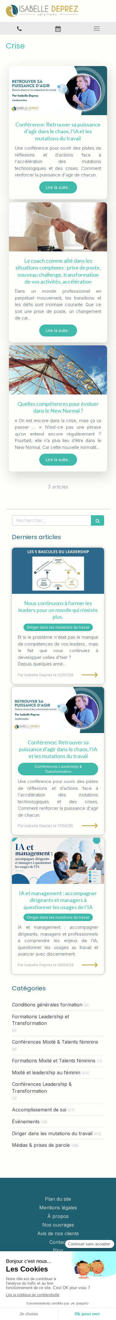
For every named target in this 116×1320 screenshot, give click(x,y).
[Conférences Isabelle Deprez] (58, 90)
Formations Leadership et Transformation (40, 1020)
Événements (26, 1122)
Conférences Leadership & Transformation (42, 1087)
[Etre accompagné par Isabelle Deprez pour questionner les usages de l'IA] (58, 861)
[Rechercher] (97, 520)
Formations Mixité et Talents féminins (53, 1061)
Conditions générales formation (47, 1005)
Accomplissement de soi (39, 1110)
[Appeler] (19, 28)
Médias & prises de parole (41, 1145)
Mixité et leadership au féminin (46, 1072)
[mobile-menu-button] (96, 29)
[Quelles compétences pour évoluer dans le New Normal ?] (58, 369)
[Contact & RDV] (58, 28)
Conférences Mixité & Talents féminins (55, 1042)
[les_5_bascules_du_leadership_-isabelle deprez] (58, 571)
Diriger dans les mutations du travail (52, 1133)
